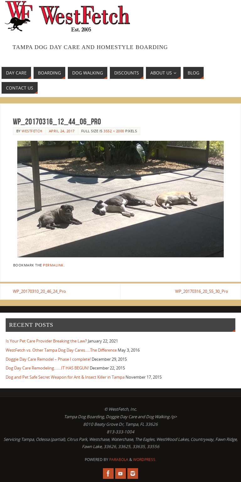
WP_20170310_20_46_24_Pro (39, 291)
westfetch (32, 131)
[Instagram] (132, 473)
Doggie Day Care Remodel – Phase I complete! (48, 359)
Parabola (118, 459)
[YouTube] (120, 473)
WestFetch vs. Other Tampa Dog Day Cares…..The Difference (61, 350)
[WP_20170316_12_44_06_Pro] (120, 199)
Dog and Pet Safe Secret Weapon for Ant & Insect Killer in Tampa (65, 377)
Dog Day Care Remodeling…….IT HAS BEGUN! (47, 368)
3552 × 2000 (114, 131)
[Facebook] (108, 473)
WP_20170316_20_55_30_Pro (201, 291)
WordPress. (144, 459)
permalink (53, 265)
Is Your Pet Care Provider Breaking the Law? (46, 341)
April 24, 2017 (62, 131)
